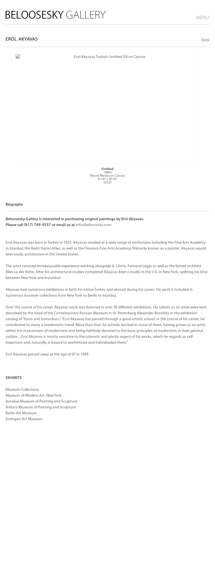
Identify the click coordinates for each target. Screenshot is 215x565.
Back (205, 40)
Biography (14, 205)
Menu (202, 17)
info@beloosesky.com (93, 225)
